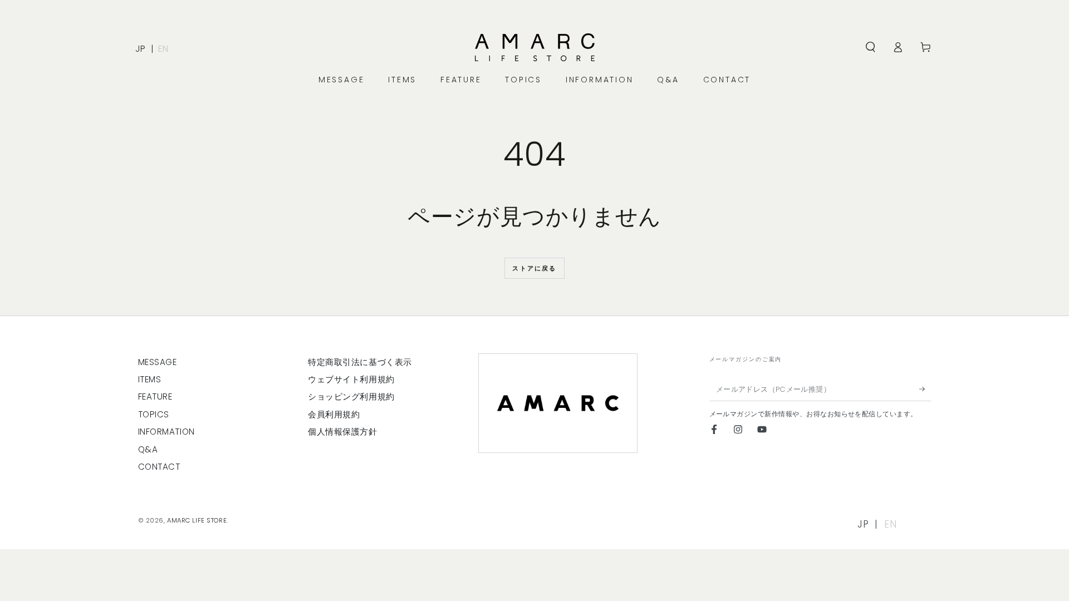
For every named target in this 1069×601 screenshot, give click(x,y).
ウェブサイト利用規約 (351, 379)
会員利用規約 (334, 414)
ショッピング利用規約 (351, 396)
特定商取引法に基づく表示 (360, 362)
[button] (870, 47)
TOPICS (153, 414)
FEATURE (155, 396)
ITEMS (149, 379)
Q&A (148, 449)
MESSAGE (157, 362)
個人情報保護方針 (342, 431)
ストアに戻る (534, 268)
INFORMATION (166, 431)
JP (140, 49)
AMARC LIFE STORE (197, 520)
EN (163, 49)
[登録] (925, 389)
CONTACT (159, 466)
